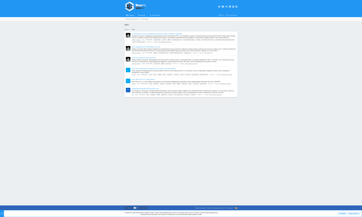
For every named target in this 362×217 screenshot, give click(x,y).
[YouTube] (223, 6)
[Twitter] (219, 6)
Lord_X (134, 74)
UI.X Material (128, 208)
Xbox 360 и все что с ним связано (143, 79)
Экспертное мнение (215, 94)
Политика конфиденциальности (216, 208)
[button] (135, 15)
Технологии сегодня (191, 63)
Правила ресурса (200, 208)
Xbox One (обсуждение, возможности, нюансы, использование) (154, 68)
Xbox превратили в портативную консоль (146, 47)
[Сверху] (234, 208)
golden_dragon (136, 39)
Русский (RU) (143, 208)
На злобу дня (209, 53)
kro (133, 94)
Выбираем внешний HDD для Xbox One (145, 88)
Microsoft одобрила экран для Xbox (144, 58)
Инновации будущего (165, 42)
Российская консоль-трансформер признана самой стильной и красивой (157, 34)
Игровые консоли (226, 74)
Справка (229, 208)
